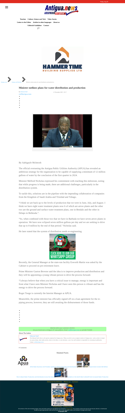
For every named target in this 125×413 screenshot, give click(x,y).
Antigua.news (69, 408)
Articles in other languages (42, 22)
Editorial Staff (23, 91)
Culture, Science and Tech (37, 19)
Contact (46, 25)
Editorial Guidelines (35, 25)
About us (56, 22)
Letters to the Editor (24, 22)
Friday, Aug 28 (104, 1)
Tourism (23, 19)
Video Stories (52, 19)
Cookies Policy (67, 406)
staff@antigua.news (25, 94)
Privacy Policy (57, 406)
